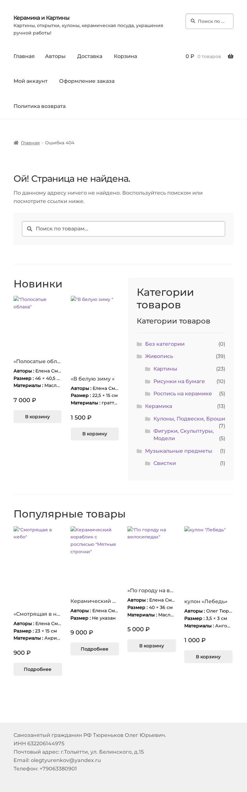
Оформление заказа (86, 81)
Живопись (159, 356)
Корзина (125, 56)
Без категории (165, 344)
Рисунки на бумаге (179, 381)
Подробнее (37, 669)
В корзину (37, 417)
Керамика (158, 406)
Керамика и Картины (41, 17)
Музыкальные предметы (178, 451)
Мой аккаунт (31, 81)
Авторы (55, 56)
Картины (165, 369)
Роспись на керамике (182, 394)
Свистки (164, 463)
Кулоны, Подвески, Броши (189, 419)
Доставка (89, 56)
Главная (24, 56)
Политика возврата (40, 106)
